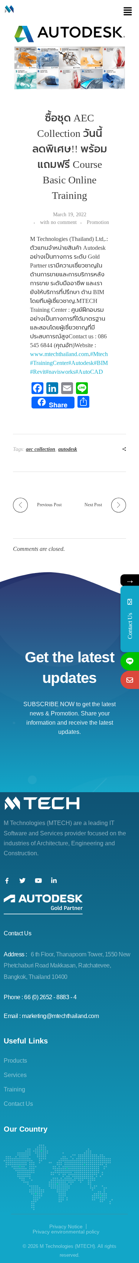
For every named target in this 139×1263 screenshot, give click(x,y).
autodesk (67, 449)
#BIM (101, 363)
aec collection (40, 449)
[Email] (129, 679)
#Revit (38, 372)
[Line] (129, 661)
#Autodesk (81, 363)
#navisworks (60, 372)
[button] (127, 11)
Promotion (98, 222)
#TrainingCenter (49, 363)
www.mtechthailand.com (59, 354)
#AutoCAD (89, 372)
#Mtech (99, 354)
